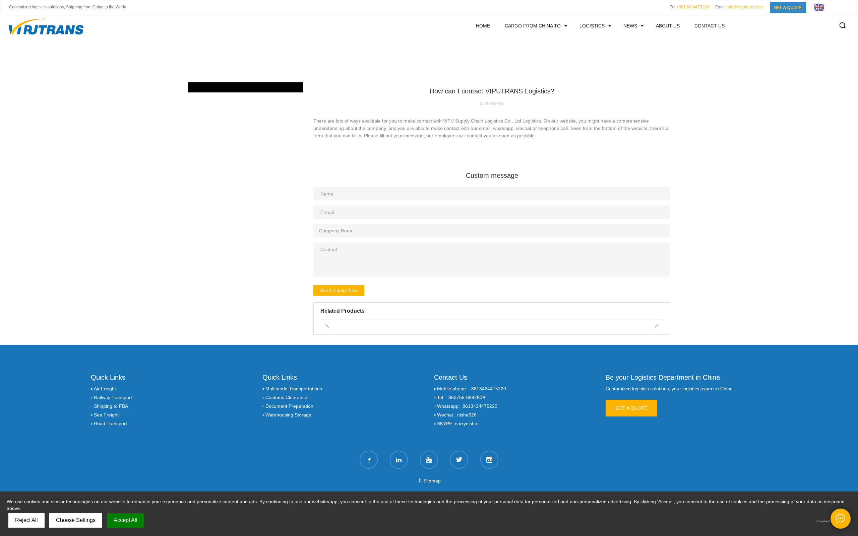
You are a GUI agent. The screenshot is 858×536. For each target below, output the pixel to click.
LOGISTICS (592, 25)
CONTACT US (709, 25)
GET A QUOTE (631, 408)
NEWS (630, 25)
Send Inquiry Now (339, 290)
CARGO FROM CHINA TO (533, 25)
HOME (483, 25)
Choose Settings (76, 520)
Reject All (26, 520)
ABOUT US (668, 25)
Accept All (125, 520)
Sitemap (431, 480)
